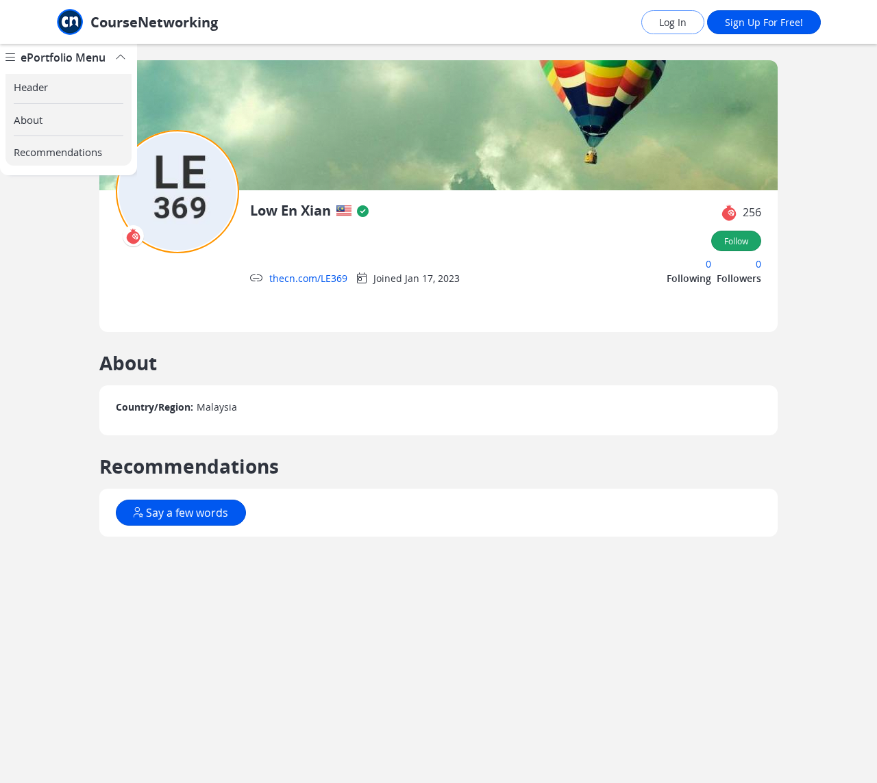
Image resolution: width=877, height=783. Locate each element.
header (31, 87)
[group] (68, 413)
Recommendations (58, 152)
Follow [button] (736, 240)
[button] (729, 213)
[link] (168, 22)
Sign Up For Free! (764, 22)
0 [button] (708, 263)
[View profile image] (177, 190)
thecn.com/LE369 (308, 278)
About (28, 120)
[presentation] (343, 210)
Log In (673, 22)
